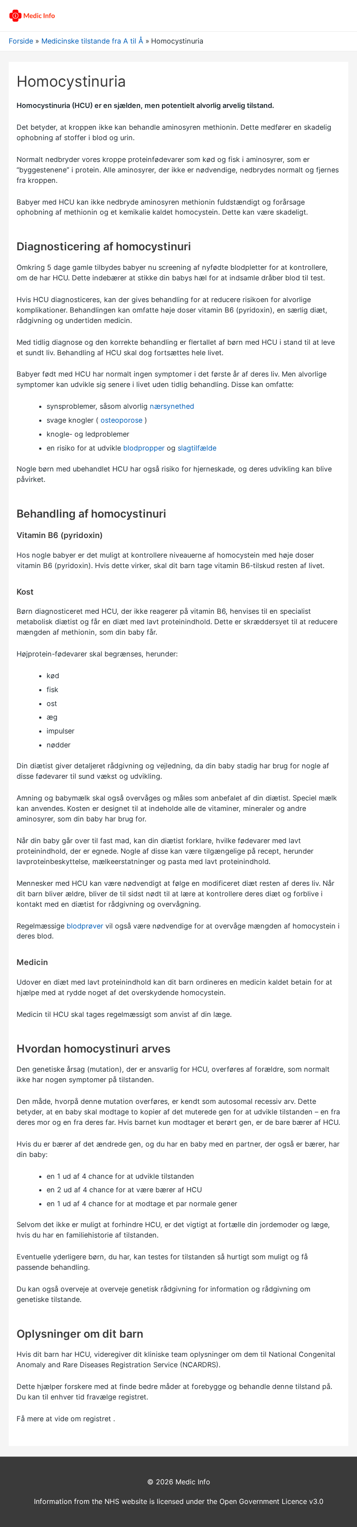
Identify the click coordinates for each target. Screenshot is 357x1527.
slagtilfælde (197, 448)
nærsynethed (172, 406)
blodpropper (144, 448)
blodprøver (85, 926)
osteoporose (121, 420)
